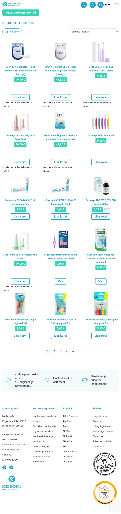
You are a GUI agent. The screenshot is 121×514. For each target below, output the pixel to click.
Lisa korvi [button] (20, 97)
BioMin (66, 431)
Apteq (66, 426)
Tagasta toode (100, 416)
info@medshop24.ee (12, 434)
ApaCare (67, 421)
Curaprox (67, 461)
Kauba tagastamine (103, 431)
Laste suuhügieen (41, 446)
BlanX (66, 446)
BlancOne (67, 441)
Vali (60, 281)
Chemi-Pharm (70, 451)
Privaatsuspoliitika (102, 441)
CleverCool (68, 456)
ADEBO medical (70, 416)
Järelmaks (98, 446)
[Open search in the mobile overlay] (84, 5)
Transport (98, 436)
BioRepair (67, 436)
